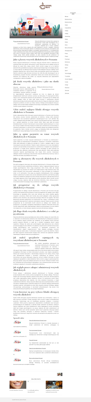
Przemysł (67, 59)
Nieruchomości (68, 47)
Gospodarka (68, 27)
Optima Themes (23, 399)
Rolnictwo (67, 62)
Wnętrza (67, 87)
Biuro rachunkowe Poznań (36, 358)
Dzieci (66, 25)
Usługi (66, 84)
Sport (66, 67)
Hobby (66, 30)
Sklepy (66, 64)
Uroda (66, 82)
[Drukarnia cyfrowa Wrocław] (12, 374)
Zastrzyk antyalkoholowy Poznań (37, 348)
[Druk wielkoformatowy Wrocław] (59, 374)
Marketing (67, 36)
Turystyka (67, 76)
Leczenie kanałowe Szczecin (16, 390)
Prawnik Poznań (33, 340)
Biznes (66, 16)
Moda (66, 39)
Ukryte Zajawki (68, 79)
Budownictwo (68, 19)
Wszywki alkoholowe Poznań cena (37, 320)
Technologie (68, 73)
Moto (66, 45)
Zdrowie (14, 29)
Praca (66, 53)
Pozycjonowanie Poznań (35, 330)
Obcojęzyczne (68, 50)
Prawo (66, 56)
